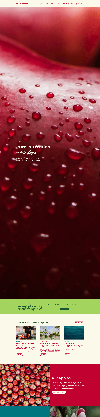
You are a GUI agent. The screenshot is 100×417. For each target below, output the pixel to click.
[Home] (22, 3)
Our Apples (51, 3)
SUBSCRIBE (64, 309)
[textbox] (68, 304)
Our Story (58, 3)
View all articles (79, 322)
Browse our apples (58, 392)
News (72, 3)
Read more (19, 354)
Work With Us (65, 3)
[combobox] (68, 304)
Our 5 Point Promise (43, 3)
